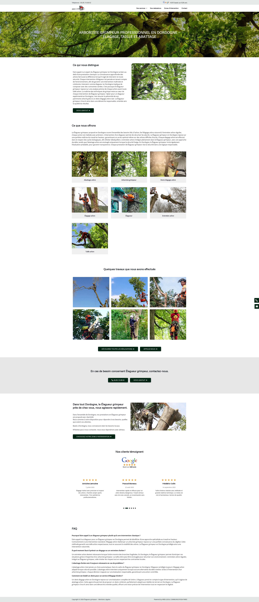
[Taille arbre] (90, 235)
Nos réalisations (155, 8)
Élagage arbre (90, 216)
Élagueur (129, 216)
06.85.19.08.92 (85, 3)
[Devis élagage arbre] (168, 164)
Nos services (140, 8)
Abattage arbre (90, 180)
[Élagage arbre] (90, 200)
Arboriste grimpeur (129, 180)
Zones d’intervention (171, 8)
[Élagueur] (129, 200)
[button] (123, 508)
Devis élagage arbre (168, 180)
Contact (184, 8)
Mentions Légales (104, 599)
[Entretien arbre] (168, 200)
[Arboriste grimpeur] (129, 164)
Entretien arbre (168, 216)
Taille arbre (90, 251)
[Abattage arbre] (90, 164)
